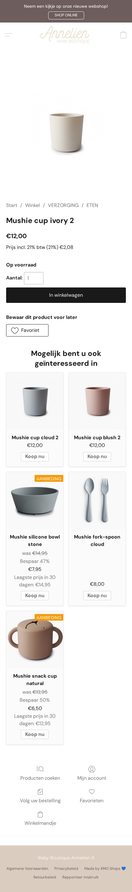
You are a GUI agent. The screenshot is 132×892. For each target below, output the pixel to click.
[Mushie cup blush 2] (97, 401)
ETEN (92, 205)
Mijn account (91, 778)
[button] (66, 15)
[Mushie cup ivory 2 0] (66, 132)
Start (11, 205)
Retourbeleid (44, 877)
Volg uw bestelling (40, 800)
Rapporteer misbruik (80, 877)
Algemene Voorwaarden (27, 868)
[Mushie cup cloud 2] (34, 401)
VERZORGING (63, 205)
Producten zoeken (40, 778)
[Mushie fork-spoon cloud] (97, 500)
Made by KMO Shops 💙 (105, 868)
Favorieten (91, 800)
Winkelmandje (40, 823)
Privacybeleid (66, 868)
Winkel (32, 205)
